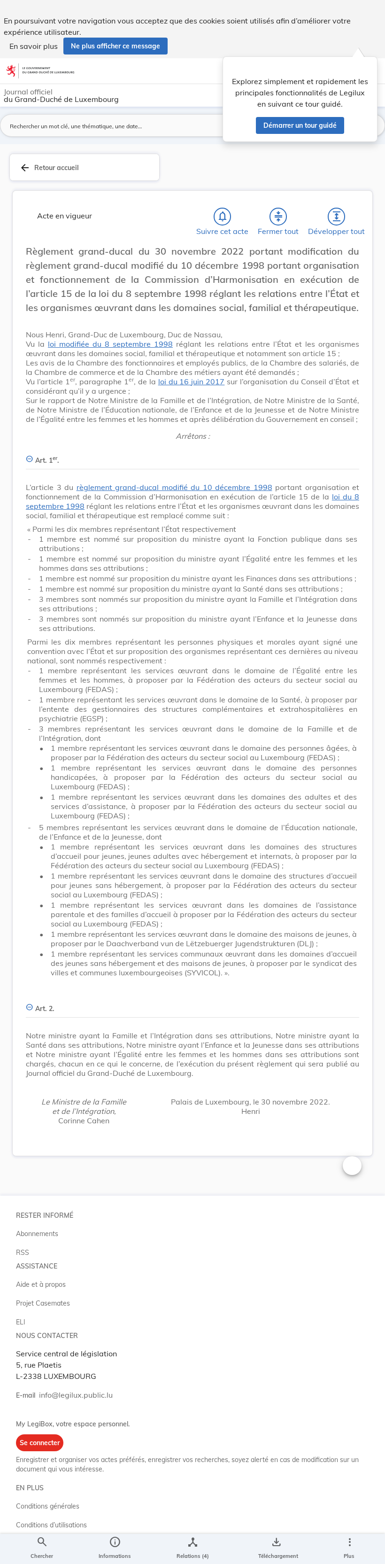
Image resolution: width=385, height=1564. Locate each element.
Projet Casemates (43, 1303)
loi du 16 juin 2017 (191, 381)
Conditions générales (47, 1506)
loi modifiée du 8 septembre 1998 (110, 344)
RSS (22, 1252)
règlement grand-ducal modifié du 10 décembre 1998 (174, 487)
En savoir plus (33, 46)
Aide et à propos (41, 1284)
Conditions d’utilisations (51, 1525)
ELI (20, 1322)
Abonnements (37, 1233)
